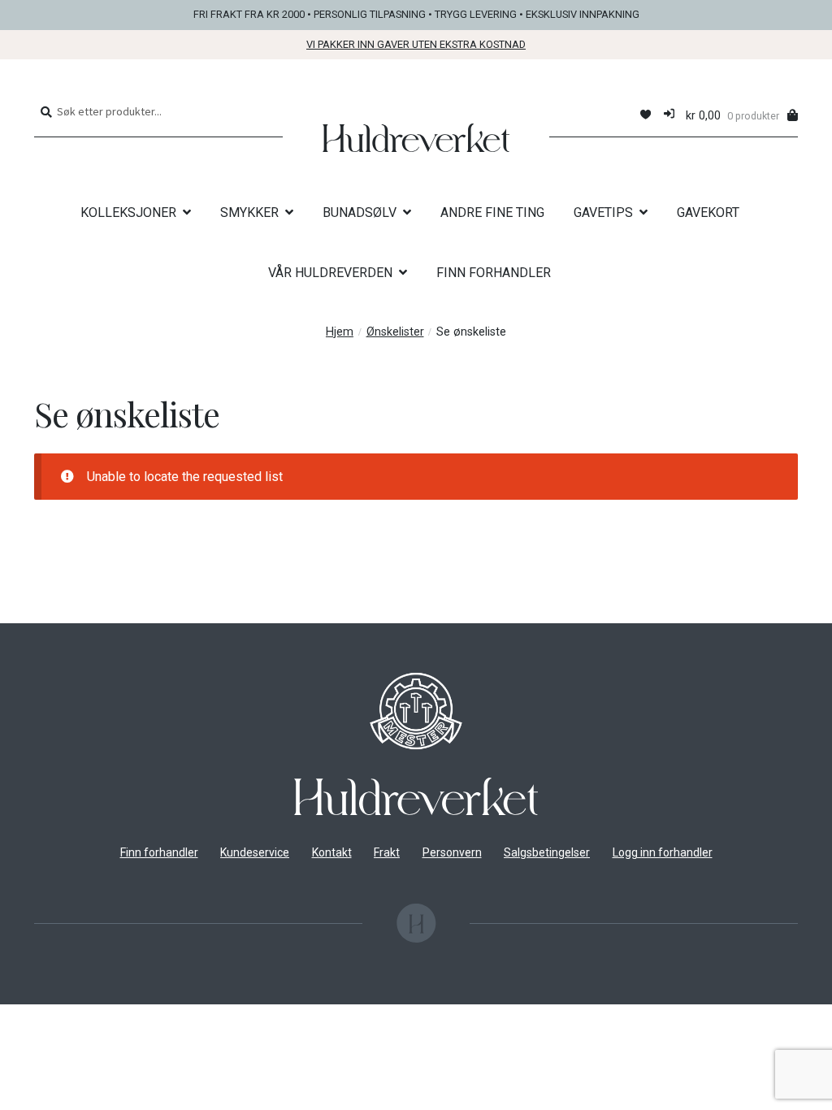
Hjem (339, 332)
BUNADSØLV (359, 212)
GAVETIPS (603, 212)
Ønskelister (395, 332)
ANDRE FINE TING (492, 212)
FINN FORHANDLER (493, 272)
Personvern (452, 852)
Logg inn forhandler (663, 852)
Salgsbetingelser (547, 852)
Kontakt (332, 852)
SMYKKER (249, 212)
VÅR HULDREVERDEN (330, 272)
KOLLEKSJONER (128, 212)
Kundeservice (254, 852)
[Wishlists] (645, 115)
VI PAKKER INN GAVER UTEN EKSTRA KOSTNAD (416, 44)
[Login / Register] (669, 115)
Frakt (387, 852)
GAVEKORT (708, 212)
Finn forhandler (159, 852)
